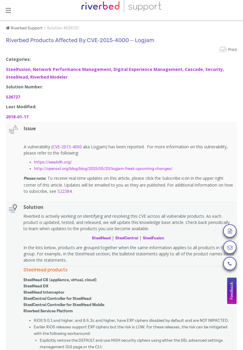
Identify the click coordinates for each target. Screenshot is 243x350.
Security (214, 69)
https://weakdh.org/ (53, 162)
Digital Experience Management (148, 69)
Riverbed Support (26, 28)
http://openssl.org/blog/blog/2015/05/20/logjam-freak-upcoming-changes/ (103, 168)
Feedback (231, 291)
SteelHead (17, 77)
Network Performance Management (72, 69)
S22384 (64, 191)
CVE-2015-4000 (67, 146)
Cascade (194, 69)
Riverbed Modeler (49, 77)
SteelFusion (18, 69)
